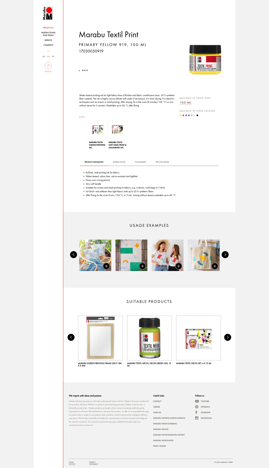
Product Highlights (94, 162)
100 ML (186, 102)
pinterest (205, 407)
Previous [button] (73, 254)
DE (44, 57)
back (85, 70)
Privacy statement (93, 463)
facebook (205, 412)
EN (48, 57)
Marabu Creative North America (169, 418)
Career (156, 407)
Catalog (157, 412)
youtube (205, 401)
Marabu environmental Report (169, 435)
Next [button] (225, 254)
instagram (206, 418)
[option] (98, 135)
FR (53, 57)
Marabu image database (165, 423)
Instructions (119, 162)
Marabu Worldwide (163, 440)
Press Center (159, 446)
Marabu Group (160, 429)
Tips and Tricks (162, 162)
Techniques (140, 162)
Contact (157, 401)
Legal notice (72, 463)
